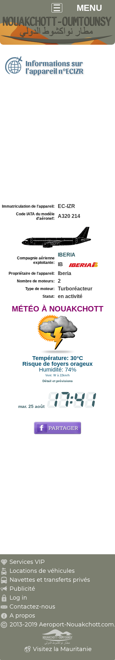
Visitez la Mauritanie (62, 649)
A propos (22, 615)
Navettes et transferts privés (50, 579)
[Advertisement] (57, 141)
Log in (18, 597)
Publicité (22, 588)
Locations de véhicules (42, 570)
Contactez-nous (32, 606)
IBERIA (66, 254)
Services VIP (27, 561)
